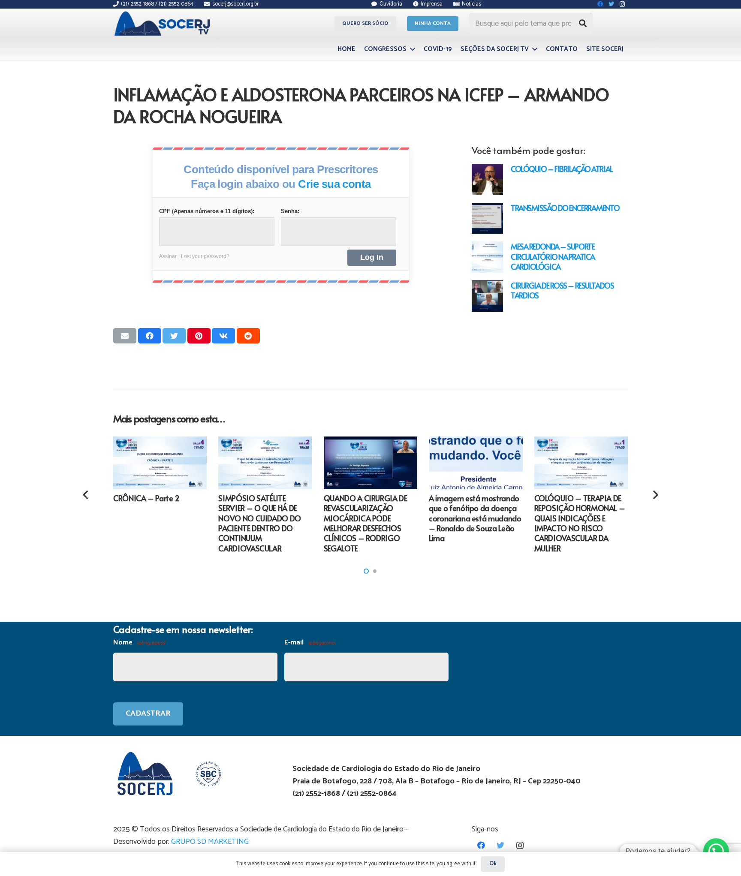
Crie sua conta (334, 184)
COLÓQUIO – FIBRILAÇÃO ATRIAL (562, 168)
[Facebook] (481, 845)
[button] (366, 571)
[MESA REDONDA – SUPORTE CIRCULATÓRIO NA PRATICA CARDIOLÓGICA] (487, 257)
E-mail (310, 642)
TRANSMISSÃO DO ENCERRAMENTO (565, 207)
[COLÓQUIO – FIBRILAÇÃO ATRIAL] (487, 179)
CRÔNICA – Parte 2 (146, 498)
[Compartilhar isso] (149, 335)
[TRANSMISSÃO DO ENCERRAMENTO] (487, 218)
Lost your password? (205, 256)
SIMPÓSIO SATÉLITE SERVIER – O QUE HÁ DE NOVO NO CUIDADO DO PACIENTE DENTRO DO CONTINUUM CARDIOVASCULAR (259, 523)
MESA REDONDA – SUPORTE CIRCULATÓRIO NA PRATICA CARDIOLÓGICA (553, 256)
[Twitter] (500, 845)
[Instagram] (520, 845)
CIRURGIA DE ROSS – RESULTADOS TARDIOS (562, 290)
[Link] (163, 23)
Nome (139, 642)
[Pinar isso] (199, 335)
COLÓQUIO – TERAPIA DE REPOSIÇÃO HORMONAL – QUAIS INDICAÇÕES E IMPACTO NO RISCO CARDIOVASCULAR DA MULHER (579, 523)
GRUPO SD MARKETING (210, 841)
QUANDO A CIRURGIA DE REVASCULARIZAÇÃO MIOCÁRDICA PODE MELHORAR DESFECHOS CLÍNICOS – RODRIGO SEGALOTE (365, 523)
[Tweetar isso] (174, 335)
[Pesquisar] (583, 23)
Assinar (168, 256)
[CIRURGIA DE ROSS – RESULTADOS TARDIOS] (487, 296)
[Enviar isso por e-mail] (124, 335)
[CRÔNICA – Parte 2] (160, 462)
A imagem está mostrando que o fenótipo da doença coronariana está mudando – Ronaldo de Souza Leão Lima (475, 518)
